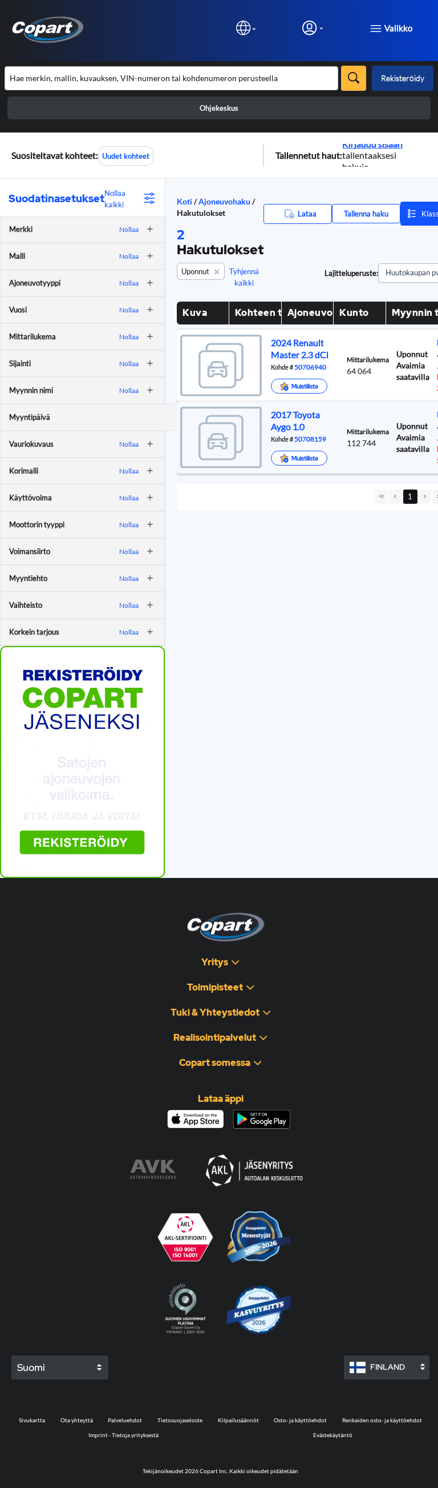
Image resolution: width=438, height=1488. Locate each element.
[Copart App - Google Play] (261, 1119)
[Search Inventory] (353, 78)
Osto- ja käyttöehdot (300, 1420)
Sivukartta (32, 1420)
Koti (184, 201)
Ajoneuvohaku (225, 201)
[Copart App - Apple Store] (195, 1119)
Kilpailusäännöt (238, 1420)
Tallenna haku (366, 213)
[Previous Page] (395, 497)
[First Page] (381, 497)
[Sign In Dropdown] (312, 28)
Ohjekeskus (219, 108)
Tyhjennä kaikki (244, 277)
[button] (147, 229)
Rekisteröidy (402, 78)
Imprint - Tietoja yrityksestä (123, 1434)
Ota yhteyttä (76, 1420)
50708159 (309, 439)
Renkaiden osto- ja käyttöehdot (382, 1420)
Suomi (31, 1367)
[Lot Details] (219, 365)
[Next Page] (425, 497)
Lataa (307, 213)
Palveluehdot (125, 1420)
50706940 (309, 367)
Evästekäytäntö (332, 1434)
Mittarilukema (368, 359)
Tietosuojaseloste (179, 1420)
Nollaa (129, 229)
